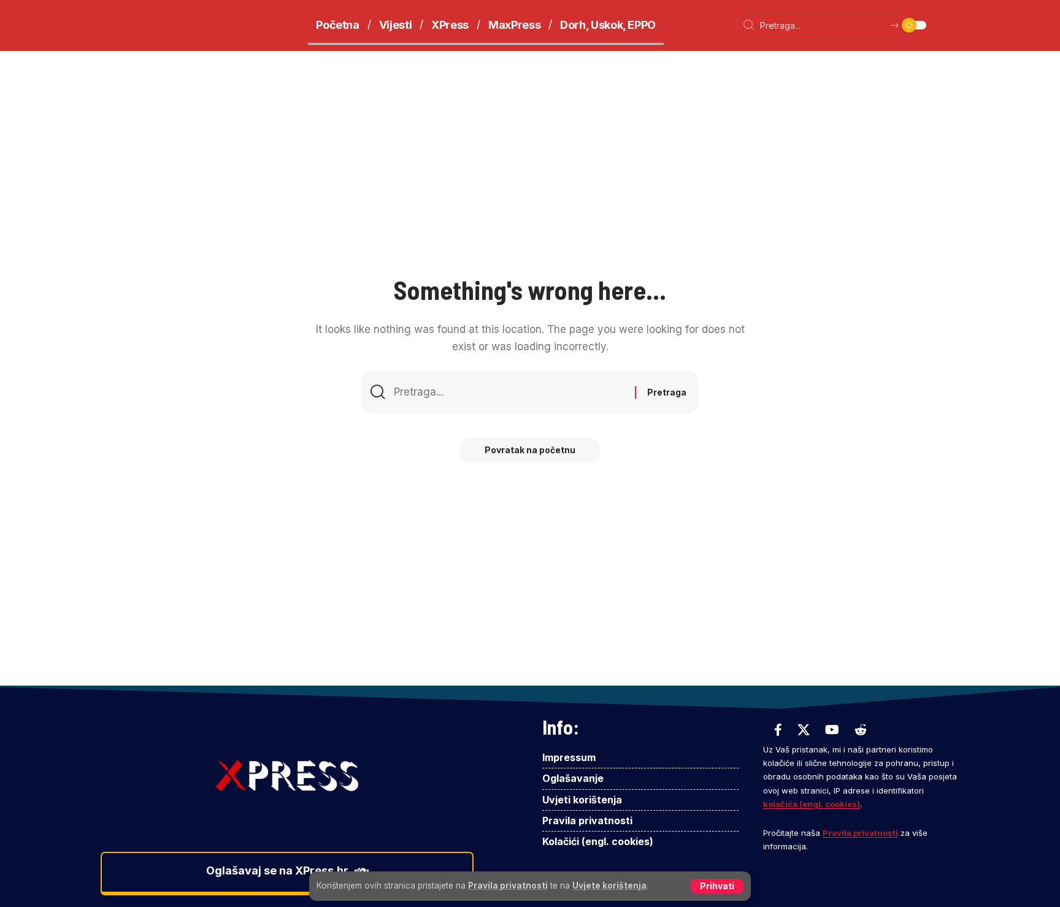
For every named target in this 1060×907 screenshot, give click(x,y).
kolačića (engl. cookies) (811, 804)
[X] (803, 730)
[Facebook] (778, 730)
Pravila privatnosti (508, 885)
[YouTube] (832, 730)
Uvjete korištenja (609, 885)
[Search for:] (510, 392)
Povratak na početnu (530, 450)
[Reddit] (860, 730)
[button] (717, 886)
